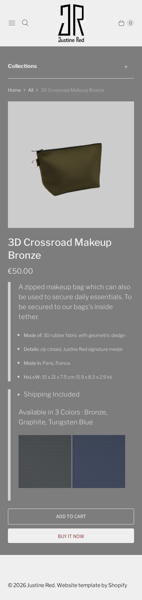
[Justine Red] (71, 23)
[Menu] (11, 23)
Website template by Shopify (92, 585)
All (30, 90)
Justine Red (41, 585)
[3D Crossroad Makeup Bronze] (71, 164)
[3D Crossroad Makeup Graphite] (45, 486)
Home (14, 90)
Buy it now (71, 536)
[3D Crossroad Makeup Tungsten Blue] (98, 486)
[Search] (25, 23)
